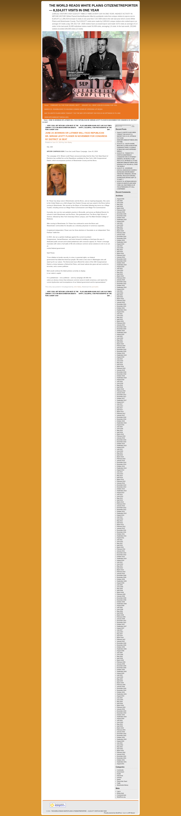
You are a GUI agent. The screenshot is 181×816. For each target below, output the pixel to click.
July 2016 (120, 426)
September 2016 (122, 423)
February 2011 (121, 549)
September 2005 (122, 671)
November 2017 (121, 396)
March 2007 (120, 637)
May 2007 (120, 634)
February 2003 (121, 730)
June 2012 (120, 519)
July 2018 (120, 381)
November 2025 (121, 216)
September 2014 (122, 468)
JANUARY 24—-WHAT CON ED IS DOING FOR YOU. (99, 105)
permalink (95, 287)
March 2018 (120, 389)
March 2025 (120, 231)
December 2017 (121, 394)
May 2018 (120, 385)
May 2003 (120, 724)
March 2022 (120, 298)
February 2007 (121, 639)
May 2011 (120, 543)
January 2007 (121, 641)
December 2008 (121, 598)
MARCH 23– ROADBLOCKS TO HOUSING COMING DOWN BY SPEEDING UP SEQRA (73, 109)
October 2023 (121, 263)
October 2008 (121, 602)
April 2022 (120, 297)
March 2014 (120, 479)
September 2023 (122, 265)
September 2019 (122, 355)
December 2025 (121, 214)
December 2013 (121, 485)
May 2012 (120, 521)
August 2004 (120, 696)
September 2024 (122, 242)
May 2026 (120, 204)
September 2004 (122, 694)
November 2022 (121, 283)
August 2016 (120, 425)
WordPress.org (121, 797)
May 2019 (120, 362)
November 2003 (121, 713)
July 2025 (120, 223)
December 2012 (121, 507)
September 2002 (122, 739)
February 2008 (121, 617)
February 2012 (121, 526)
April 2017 (120, 410)
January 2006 (121, 664)
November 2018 (121, 374)
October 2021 (121, 308)
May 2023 (120, 272)
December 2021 (121, 304)
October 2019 (121, 353)
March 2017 (120, 411)
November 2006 (121, 645)
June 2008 (120, 609)
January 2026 (121, 212)
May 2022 (120, 295)
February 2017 (121, 413)
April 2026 (120, 206)
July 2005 (120, 675)
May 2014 (120, 475)
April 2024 (120, 251)
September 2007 (122, 626)
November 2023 (121, 261)
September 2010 (122, 558)
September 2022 (122, 287)
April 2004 (120, 703)
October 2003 (121, 715)
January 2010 (121, 573)
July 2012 (120, 517)
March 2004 (120, 705)
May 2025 (120, 227)
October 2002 (121, 737)
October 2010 (121, 556)
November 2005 (121, 667)
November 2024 (121, 238)
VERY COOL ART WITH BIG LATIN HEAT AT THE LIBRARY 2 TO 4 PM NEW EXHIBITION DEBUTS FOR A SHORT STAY (61, 127)
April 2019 (120, 364)
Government (120, 772)
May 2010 (120, 566)
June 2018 (120, 383)
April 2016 (120, 432)
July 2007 (120, 630)
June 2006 (120, 654)
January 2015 (121, 460)
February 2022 (121, 300)
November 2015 (121, 442)
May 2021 (120, 317)
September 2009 (122, 581)
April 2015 (120, 455)
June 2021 (120, 315)
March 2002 (120, 750)
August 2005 (120, 673)
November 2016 (121, 419)
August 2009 (120, 583)
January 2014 (121, 483)
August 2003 (120, 718)
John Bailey (68, 142)
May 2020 (120, 340)
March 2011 (120, 547)
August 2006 (120, 651)
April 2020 (120, 342)
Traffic (118, 783)
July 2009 (120, 585)
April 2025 (120, 229)
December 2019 (121, 349)
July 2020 (120, 336)
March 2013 (120, 502)
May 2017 (120, 408)
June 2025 (120, 225)
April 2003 (120, 726)
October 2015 (121, 443)
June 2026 (120, 202)
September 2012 (122, 513)
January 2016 (121, 438)
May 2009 (120, 588)
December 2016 (121, 417)
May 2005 (120, 679)
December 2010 (121, 553)
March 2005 (120, 683)
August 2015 (120, 447)
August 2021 (120, 312)
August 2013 (120, 492)
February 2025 (121, 233)
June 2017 (120, 406)
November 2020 (121, 329)
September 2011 (121, 536)
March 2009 (120, 592)
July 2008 (120, 607)
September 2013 (122, 490)
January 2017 (121, 415)
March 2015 (120, 457)
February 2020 (121, 345)
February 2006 (121, 662)
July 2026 (120, 200)
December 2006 (121, 643)
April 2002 (120, 748)
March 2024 (120, 253)
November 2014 (121, 464)
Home (46, 105)
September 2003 (122, 716)
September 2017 (122, 400)
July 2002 (120, 743)
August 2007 (120, 628)
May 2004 (120, 701)
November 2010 (121, 555)
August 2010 (120, 560)
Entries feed (120, 793)
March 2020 (120, 344)
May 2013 (120, 498)
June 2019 (120, 361)
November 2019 (121, 351)
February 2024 (121, 255)
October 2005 (121, 669)
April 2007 (120, 635)
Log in (119, 791)
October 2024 (121, 240)
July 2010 (120, 562)
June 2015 (120, 451)
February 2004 (121, 707)
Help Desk (120, 775)
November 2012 (121, 509)
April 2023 (120, 274)
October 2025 (121, 217)
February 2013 (121, 504)
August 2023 (120, 266)
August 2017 (120, 402)
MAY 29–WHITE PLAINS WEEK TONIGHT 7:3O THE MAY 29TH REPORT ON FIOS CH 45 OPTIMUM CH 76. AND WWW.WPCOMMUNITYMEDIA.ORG (82, 115)
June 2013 (120, 496)
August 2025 (120, 221)
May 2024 (120, 249)
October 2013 (121, 489)
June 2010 (120, 564)
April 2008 (120, 613)
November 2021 (121, 306)
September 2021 (122, 310)
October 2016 (121, 421)
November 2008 (121, 600)
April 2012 (120, 522)
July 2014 (120, 472)
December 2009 (121, 575)
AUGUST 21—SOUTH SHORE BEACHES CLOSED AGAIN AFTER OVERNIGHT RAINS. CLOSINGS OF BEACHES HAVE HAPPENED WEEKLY (127, 147)
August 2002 (120, 741)
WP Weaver (131, 813)
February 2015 (121, 458)
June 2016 (120, 428)
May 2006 (120, 656)
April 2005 (120, 681)
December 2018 (121, 372)
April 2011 (120, 545)
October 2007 (121, 624)
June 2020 (120, 338)
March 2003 (120, 728)
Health (119, 774)
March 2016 (120, 434)
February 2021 (121, 323)
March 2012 (120, 524)
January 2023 (121, 280)
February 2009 (121, 594)
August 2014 (120, 470)
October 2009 (121, 579)
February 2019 (121, 368)
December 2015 (121, 440)
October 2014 (121, 466)
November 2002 (121, 735)
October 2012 (121, 511)
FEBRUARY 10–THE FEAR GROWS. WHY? (65, 105)
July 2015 (120, 449)
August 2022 (120, 289)
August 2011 (120, 538)
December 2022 (121, 281)
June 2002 (120, 745)
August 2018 (120, 379)
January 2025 (121, 234)
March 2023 (120, 276)
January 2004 (121, 709)
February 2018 (121, 391)
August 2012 (120, 515)
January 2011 (121, 551)
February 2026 (121, 210)
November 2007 (121, 622)
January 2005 (121, 686)
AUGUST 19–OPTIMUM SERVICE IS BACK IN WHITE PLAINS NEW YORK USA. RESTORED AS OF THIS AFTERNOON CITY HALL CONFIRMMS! (126, 185)
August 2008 (120, 605)
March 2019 (120, 366)
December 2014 (121, 462)
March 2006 (120, 660)
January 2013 (121, 506)
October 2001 (121, 760)
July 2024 (120, 246)
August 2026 (120, 199)
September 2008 (122, 603)
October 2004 (121, 692)
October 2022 (121, 285)
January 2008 (121, 619)
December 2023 (121, 259)
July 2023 (120, 268)
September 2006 (122, 649)
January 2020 (121, 347)
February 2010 (121, 571)
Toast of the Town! (122, 781)
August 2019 (120, 357)
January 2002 (121, 754)
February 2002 (121, 752)
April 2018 (120, 387)
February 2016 (121, 436)
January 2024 (121, 257)
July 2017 (120, 404)
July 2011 (119, 539)
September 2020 (122, 332)
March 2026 (120, 208)
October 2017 (121, 398)
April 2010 (120, 568)
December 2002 (121, 733)
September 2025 (122, 219)
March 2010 (120, 570)
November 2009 (121, 577)
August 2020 (120, 334)
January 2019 (121, 370)
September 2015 (122, 445)
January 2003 (121, 732)
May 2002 (120, 747)
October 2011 (121, 534)
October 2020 (121, 330)
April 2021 (120, 319)
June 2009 (120, 587)
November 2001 (121, 758)
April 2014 (120, 477)
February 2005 (121, 684)
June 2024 (120, 248)
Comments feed (121, 795)
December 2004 (121, 688)
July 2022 (120, 291)
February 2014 (121, 481)
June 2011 (120, 541)
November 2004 (121, 690)
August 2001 (120, 764)
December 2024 (121, 236)
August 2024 (120, 244)
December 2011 (121, 530)
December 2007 (121, 620)
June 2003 (120, 722)
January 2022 (121, 302)
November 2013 (121, 487)
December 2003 (121, 711)
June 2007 (120, 632)
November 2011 (121, 532)
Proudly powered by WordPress (113, 813)
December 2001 (121, 756)
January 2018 (121, 393)
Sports (119, 779)
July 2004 (120, 698)
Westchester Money (122, 785)
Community (120, 770)
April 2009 (120, 590)
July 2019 (120, 359)
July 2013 (120, 494)
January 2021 (121, 325)
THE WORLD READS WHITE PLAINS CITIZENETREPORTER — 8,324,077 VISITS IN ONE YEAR (79, 811)
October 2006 (121, 647)
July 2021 (120, 313)
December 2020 (121, 327)
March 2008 (120, 615)
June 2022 (120, 293)
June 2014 (120, 474)
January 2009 (121, 596)
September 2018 (122, 377)
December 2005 (121, 666)
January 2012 (121, 528)
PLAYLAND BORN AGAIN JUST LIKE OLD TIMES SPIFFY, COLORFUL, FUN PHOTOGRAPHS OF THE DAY (95, 127)
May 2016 (120, 430)
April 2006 (120, 658)
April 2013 (120, 500)
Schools (119, 777)
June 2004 (120, 700)
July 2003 (120, 720)
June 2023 (120, 270)
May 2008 (120, 611)
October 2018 (121, 376)
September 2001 (122, 762)
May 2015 (120, 453)
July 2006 (120, 652)
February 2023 (121, 278)
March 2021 (120, 321)
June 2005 (120, 677)
